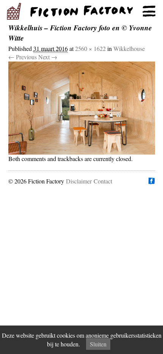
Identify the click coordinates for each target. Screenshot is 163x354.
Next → (47, 57)
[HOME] (81, 11)
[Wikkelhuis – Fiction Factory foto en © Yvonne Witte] (81, 108)
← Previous (22, 57)
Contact (103, 181)
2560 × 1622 (90, 48)
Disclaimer (79, 181)
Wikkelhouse (129, 48)
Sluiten (98, 344)
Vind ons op (151, 181)
